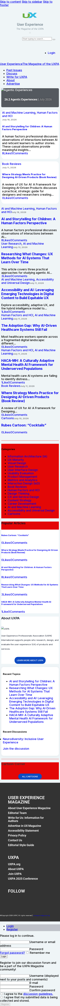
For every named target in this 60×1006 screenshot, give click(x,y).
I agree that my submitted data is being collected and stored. (29, 999)
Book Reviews (11, 164)
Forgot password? (12, 952)
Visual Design (17, 463)
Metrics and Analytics (22, 480)
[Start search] (54, 39)
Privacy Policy (17, 835)
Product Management (22, 476)
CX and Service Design (23, 497)
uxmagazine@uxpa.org (41, 915)
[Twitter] (23, 900)
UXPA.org (14, 864)
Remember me (39, 952)
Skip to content (10, 1)
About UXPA (16, 869)
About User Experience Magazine (29, 808)
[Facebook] (12, 900)
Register (12, 929)
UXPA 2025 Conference (23, 878)
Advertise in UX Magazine (24, 825)
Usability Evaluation (21, 473)
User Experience (30, 24)
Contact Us (15, 840)
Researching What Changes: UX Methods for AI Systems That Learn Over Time (31, 691)
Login (10, 926)
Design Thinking (18, 493)
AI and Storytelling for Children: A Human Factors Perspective (32, 683)
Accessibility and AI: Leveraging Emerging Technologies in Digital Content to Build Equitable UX (31, 701)
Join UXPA (15, 873)
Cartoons (7, 418)
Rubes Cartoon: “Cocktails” (23, 425)
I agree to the (28, 994)
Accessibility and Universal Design (27, 281)
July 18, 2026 (9, 119)
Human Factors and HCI (17, 315)
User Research (11, 243)
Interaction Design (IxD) (24, 483)
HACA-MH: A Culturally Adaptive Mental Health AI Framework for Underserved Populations (31, 718)
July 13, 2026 (20, 247)
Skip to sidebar (32, 1)
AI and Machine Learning (18, 112)
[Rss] (46, 900)
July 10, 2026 (21, 418)
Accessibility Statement (23, 830)
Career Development (22, 503)
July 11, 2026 (9, 167)
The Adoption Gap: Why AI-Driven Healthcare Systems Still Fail (32, 710)
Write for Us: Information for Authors (26, 819)
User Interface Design (23, 470)
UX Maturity (16, 459)
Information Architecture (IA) (27, 456)
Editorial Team (17, 813)
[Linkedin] (34, 900)
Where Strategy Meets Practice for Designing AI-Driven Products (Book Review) (29, 176)
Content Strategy (19, 500)
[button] (30, 33)
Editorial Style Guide (21, 845)
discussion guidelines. (38, 994)
